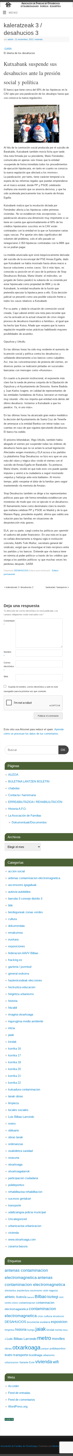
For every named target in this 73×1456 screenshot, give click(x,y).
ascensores (36, 1290)
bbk (10, 905)
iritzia (11, 1028)
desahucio (58, 1316)
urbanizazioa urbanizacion (24, 1225)
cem (61, 1297)
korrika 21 (14, 1075)
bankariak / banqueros (57, 587)
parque (45, 1348)
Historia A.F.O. (17, 808)
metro (12, 1123)
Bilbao (41, 1296)
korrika (58, 1330)
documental (33, 1322)
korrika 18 (14, 1062)
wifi (56, 1362)
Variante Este (26, 1362)
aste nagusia (50, 1290)
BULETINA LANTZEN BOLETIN (28, 781)
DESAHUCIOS (21, 570)
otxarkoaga (15, 1164)
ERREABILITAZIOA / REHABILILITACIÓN (35, 801)
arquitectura (23, 1290)
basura (30, 1297)
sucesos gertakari (19, 1198)
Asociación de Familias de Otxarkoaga (19, 1446)
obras (8, 1348)
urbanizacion (11, 1362)
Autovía (21, 1297)
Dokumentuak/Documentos (29, 822)
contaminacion (27, 1302)
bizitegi (52, 1297)
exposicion (59, 1322)
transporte (14, 1205)
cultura (12, 919)
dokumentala (16, 925)
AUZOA (13, 774)
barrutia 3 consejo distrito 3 (25, 898)
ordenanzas (15, 1144)
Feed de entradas (19, 1392)
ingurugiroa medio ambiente (25, 1021)
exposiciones (16, 946)
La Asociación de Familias (24, 815)
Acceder (13, 1386)
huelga (31, 1330)
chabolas (14, 788)
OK (61, 749)
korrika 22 (14, 1082)
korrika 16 (14, 1048)
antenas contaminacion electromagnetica (34, 878)
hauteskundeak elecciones (25, 980)
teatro (8, 1355)
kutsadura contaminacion (24, 1089)
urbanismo (49, 1355)
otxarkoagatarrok (19, 1171)
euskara (13, 939)
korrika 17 (14, 1055)
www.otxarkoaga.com (22, 1239)
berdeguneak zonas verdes (25, 912)
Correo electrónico (7, 666)
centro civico (11, 1302)
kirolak (12, 1041)
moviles (58, 1339)
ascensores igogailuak (22, 884)
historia (12, 1000)
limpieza (13, 1103)
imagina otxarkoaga (20, 1014)
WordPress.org (17, 1406)
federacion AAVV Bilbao (23, 953)
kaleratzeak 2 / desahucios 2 (18, 587)
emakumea (15, 932)
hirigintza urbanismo (21, 994)
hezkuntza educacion (21, 987)
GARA (8, 49)
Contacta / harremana (22, 795)
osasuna (13, 1157)
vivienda (38, 39)
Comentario (7, 623)
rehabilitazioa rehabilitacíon (25, 1191)
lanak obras (15, 1096)
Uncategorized (17, 1219)
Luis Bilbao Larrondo (21, 1116)
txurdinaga (35, 1355)
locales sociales (18, 1110)
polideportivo (16, 1185)
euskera (45, 1322)
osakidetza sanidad (20, 1150)
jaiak (11, 1035)
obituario (13, 1130)
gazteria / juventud (19, 966)
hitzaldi (12, 1007)
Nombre (7, 654)
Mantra (55, 1446)
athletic (10, 1297)
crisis (40, 1316)
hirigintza (9, 1330)
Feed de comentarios (21, 1399)
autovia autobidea (19, 891)
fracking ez (15, 960)
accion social (16, 871)
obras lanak (15, 1137)
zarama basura (17, 1246)
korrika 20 (14, 1069)
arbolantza (10, 1290)
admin (10, 39)
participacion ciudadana (23, 1178)
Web (6, 676)
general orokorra (18, 973)
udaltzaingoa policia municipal (27, 1212)
